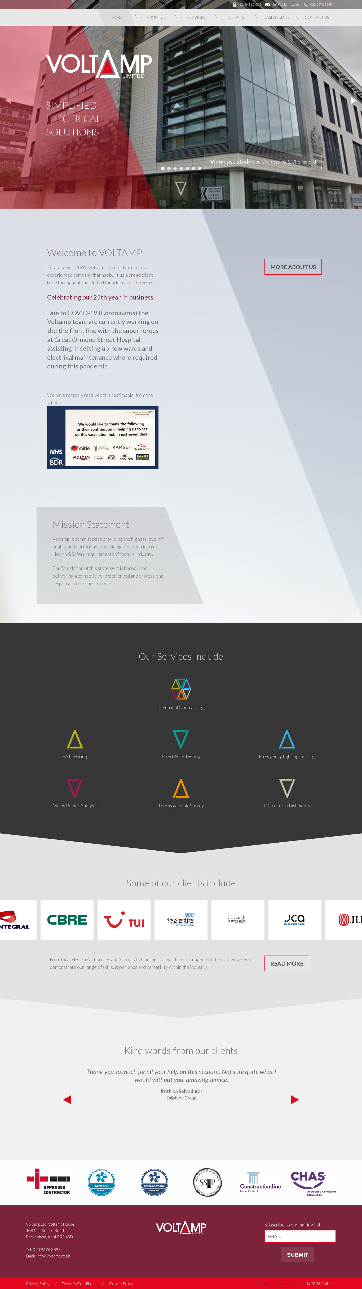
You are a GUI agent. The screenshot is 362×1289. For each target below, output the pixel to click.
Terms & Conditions (79, 1283)
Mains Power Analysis (75, 805)
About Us (156, 17)
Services (196, 17)
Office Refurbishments (287, 805)
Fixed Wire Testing (181, 756)
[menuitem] (116, 17)
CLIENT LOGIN (250, 4)
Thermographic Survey (181, 805)
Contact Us (317, 17)
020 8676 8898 (321, 4)
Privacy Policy (37, 1283)
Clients (236, 17)
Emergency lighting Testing (287, 756)
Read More (286, 963)
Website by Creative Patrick (281, 1283)
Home (116, 17)
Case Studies (276, 17)
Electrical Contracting (181, 707)
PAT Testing (75, 756)
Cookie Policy (121, 1283)
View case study (231, 161)
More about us (293, 266)
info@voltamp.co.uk (286, 4)
